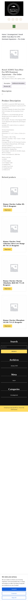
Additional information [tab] (18, 83)
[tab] (14, 26)
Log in (14, 380)
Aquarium (7, 78)
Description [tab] (7, 83)
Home (4, 34)
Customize (14, 593)
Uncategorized (12, 34)
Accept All (14, 589)
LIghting (19, 78)
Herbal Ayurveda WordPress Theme (13, 407)
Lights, (23, 78)
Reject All (14, 597)
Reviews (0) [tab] (7, 86)
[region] (14, 587)
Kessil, (12, 78)
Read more (8, 210)
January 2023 (14, 365)
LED (15, 78)
